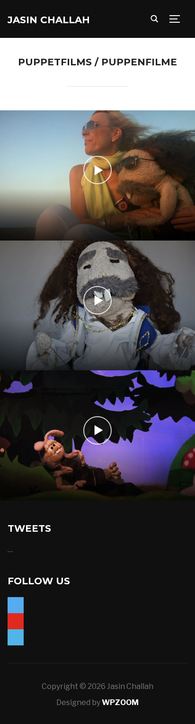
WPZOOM (120, 702)
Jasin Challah (49, 20)
